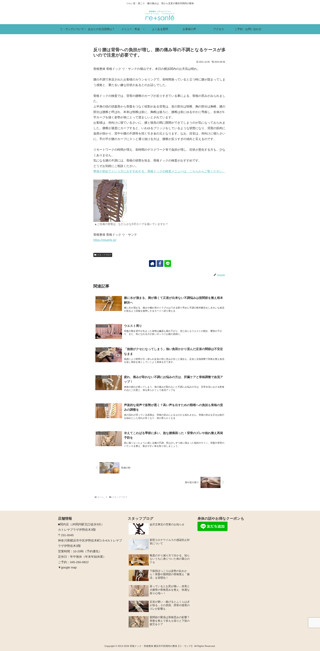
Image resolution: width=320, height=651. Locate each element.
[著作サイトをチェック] (152, 263)
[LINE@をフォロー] (167, 263)
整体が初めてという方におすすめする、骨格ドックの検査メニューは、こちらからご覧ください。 (159, 171)
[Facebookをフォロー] (160, 263)
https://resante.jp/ (104, 240)
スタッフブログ (104, 255)
